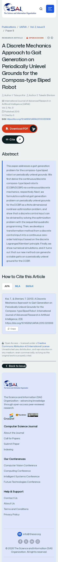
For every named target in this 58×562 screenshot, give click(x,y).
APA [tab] (7, 286)
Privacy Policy (11, 514)
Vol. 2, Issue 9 (37, 27)
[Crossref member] (9, 416)
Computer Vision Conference (20, 465)
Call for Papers (12, 438)
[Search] (41, 9)
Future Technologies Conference (22, 482)
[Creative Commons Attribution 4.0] (33, 414)
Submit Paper (11, 444)
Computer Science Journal (20, 426)
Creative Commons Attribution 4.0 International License (25, 345)
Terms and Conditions (16, 509)
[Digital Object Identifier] (21, 414)
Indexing (8, 449)
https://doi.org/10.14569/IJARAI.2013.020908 (29, 119)
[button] (50, 9)
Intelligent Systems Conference (21, 476)
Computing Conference (17, 471)
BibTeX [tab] (30, 286)
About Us (9, 503)
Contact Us (10, 498)
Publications (9, 27)
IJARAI (23, 27)
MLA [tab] (17, 286)
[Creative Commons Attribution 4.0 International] (50, 38)
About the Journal (14, 432)
